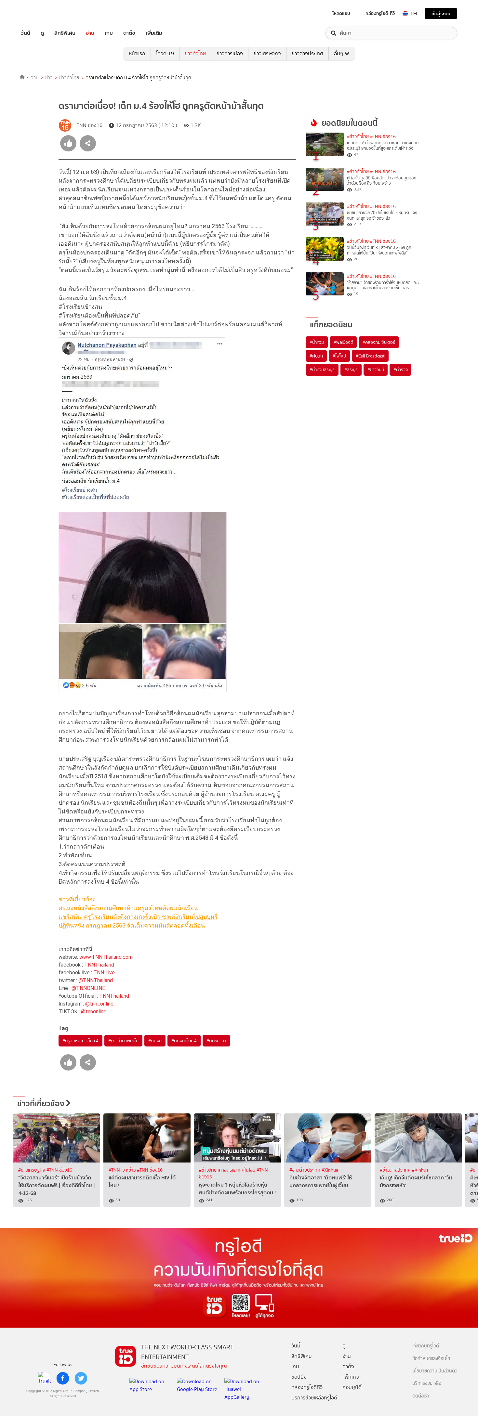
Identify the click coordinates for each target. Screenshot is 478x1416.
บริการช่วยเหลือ (426, 1383)
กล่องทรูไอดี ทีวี (380, 13)
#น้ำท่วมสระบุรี (322, 369)
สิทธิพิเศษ (64, 33)
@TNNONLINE (88, 988)
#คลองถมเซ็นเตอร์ (379, 342)
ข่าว (49, 77)
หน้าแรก (137, 53)
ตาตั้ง (129, 33)
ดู (42, 33)
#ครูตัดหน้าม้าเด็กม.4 (80, 1040)
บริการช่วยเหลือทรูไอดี (314, 1397)
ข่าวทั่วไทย (195, 53)
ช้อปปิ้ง (299, 1377)
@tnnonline (93, 1011)
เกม (109, 33)
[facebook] (62, 1378)
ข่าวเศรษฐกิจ (267, 53)
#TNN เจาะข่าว (123, 1170)
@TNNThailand (95, 980)
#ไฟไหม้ (339, 356)
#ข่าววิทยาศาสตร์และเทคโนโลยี (228, 1170)
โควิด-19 (165, 53)
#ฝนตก (316, 356)
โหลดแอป (341, 13)
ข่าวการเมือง (230, 53)
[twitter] (80, 1378)
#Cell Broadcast (370, 356)
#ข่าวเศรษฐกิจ (32, 1170)
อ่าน (90, 33)
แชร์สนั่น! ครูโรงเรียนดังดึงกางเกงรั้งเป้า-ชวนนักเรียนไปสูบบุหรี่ (138, 916)
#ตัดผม (155, 1040)
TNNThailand (99, 965)
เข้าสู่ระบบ (441, 13)
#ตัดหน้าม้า (216, 1040)
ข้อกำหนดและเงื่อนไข (431, 1358)
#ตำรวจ (400, 369)
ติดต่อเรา (420, 1396)
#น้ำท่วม (317, 342)
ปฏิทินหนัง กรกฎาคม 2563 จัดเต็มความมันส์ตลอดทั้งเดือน (132, 925)
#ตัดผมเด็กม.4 (184, 1040)
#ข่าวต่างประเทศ (305, 1170)
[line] (44, 1378)
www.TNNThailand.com (106, 957)
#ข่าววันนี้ (375, 369)
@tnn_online (99, 1004)
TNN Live (104, 972)
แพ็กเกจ (350, 1377)
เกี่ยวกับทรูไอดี (425, 1346)
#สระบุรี (351, 369)
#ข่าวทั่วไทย (358, 136)
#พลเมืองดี (343, 342)
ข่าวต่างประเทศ (307, 53)
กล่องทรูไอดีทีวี (307, 1387)
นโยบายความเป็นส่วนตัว (434, 1371)
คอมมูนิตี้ (352, 1387)
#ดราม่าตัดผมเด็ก (123, 1040)
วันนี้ (25, 33)
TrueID (40, 13)
